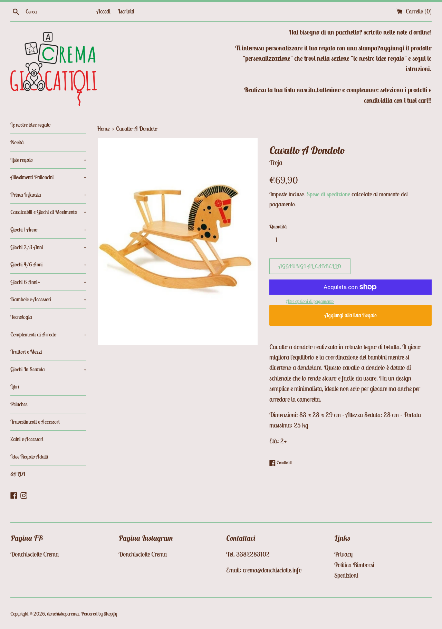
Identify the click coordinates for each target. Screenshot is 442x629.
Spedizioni (346, 575)
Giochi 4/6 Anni (48, 264)
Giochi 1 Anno (48, 229)
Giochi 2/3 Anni (48, 247)
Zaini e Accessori (27, 438)
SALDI (17, 473)
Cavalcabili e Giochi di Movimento (48, 211)
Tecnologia (21, 316)
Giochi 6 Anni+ (48, 281)
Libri (14, 386)
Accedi (103, 11)
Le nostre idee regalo (30, 124)
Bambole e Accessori (48, 299)
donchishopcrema (63, 613)
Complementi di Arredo (48, 334)
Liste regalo (48, 159)
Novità (17, 142)
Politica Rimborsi (354, 565)
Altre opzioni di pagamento (310, 301)
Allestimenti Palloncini (48, 177)
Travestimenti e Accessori (35, 421)
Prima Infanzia (48, 194)
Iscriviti (126, 11)
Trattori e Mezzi (26, 351)
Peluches (19, 404)
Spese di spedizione (328, 194)
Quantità (278, 226)
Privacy (343, 554)
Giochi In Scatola (48, 369)
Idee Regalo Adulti (29, 456)
